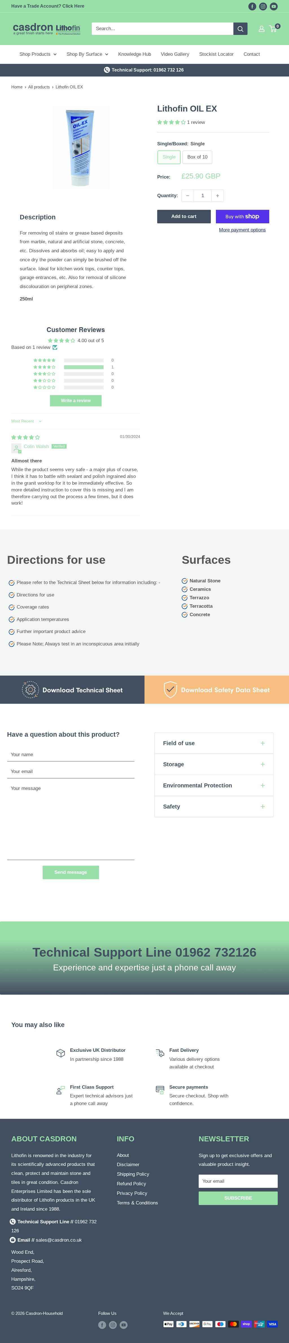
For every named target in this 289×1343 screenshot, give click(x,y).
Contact (252, 54)
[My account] (261, 29)
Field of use (179, 743)
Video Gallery (175, 54)
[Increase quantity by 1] (218, 196)
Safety (171, 806)
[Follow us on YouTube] (274, 6)
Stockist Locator (216, 54)
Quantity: (167, 195)
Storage (173, 764)
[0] (273, 28)
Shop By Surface (84, 54)
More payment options (242, 230)
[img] (25, 437)
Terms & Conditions (137, 1203)
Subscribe (238, 1198)
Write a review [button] (76, 400)
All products (39, 86)
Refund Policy (131, 1183)
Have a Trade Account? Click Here (47, 6)
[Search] (240, 29)
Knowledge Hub (134, 54)
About (123, 1155)
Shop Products (35, 54)
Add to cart (183, 216)
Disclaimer (128, 1164)
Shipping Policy (133, 1174)
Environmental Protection (197, 785)
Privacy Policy (132, 1193)
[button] (172, 122)
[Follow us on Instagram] (263, 6)
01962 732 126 (169, 70)
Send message (70, 872)
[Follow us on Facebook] (252, 6)
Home (17, 86)
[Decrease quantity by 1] (188, 196)
